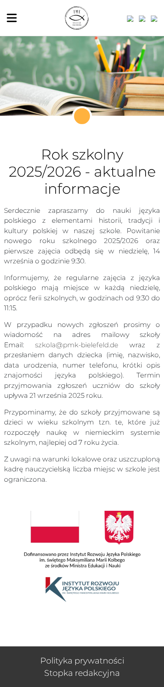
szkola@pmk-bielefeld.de (76, 345)
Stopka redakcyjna (82, 673)
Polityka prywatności (82, 661)
